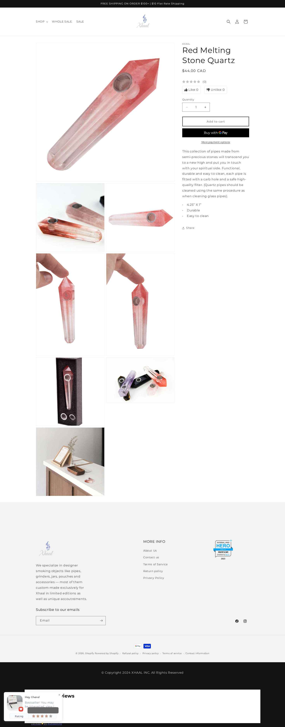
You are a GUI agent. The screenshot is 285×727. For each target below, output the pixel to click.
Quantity (188, 99)
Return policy (153, 571)
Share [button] (190, 228)
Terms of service (172, 653)
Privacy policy (150, 653)
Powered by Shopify (107, 653)
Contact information (197, 653)
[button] (42, 21)
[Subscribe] (101, 620)
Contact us (151, 557)
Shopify (89, 653)
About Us (150, 550)
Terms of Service (155, 564)
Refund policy (130, 653)
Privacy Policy (153, 578)
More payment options (215, 142)
